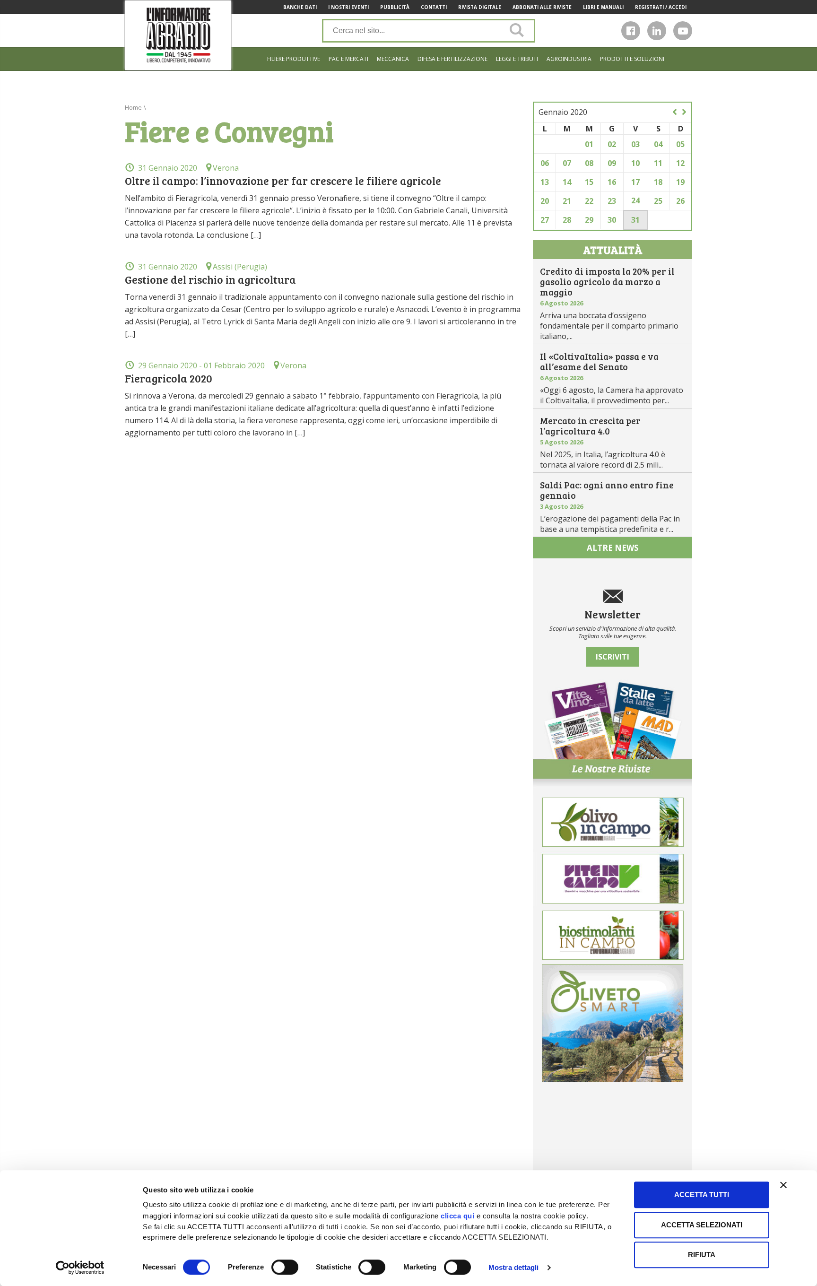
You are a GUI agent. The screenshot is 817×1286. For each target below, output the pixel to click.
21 (567, 201)
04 (658, 144)
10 (635, 163)
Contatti (434, 7)
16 (612, 182)
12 (680, 163)
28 (567, 220)
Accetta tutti (701, 1194)
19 (680, 182)
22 (589, 201)
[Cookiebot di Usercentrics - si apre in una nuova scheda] (80, 1267)
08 (589, 163)
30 (612, 220)
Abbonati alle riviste (542, 7)
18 (658, 182)
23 (612, 201)
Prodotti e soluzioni (632, 59)
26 (680, 201)
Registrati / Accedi (661, 7)
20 (544, 201)
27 (544, 220)
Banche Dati (300, 7)
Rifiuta (701, 1255)
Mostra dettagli (513, 1267)
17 (635, 182)
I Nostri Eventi (348, 7)
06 (544, 163)
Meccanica (393, 59)
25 (658, 201)
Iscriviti (612, 657)
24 (635, 200)
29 (589, 220)
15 (589, 182)
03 (635, 144)
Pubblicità (394, 7)
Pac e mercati (348, 59)
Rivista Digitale (479, 7)
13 (544, 182)
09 (612, 163)
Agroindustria (569, 59)
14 (567, 182)
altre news (613, 547)
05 (680, 144)
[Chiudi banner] (783, 1185)
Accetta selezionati (701, 1225)
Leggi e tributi (517, 59)
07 (567, 163)
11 (658, 163)
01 (589, 144)
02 (612, 144)
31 (635, 220)
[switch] (284, 1267)
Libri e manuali (603, 7)
